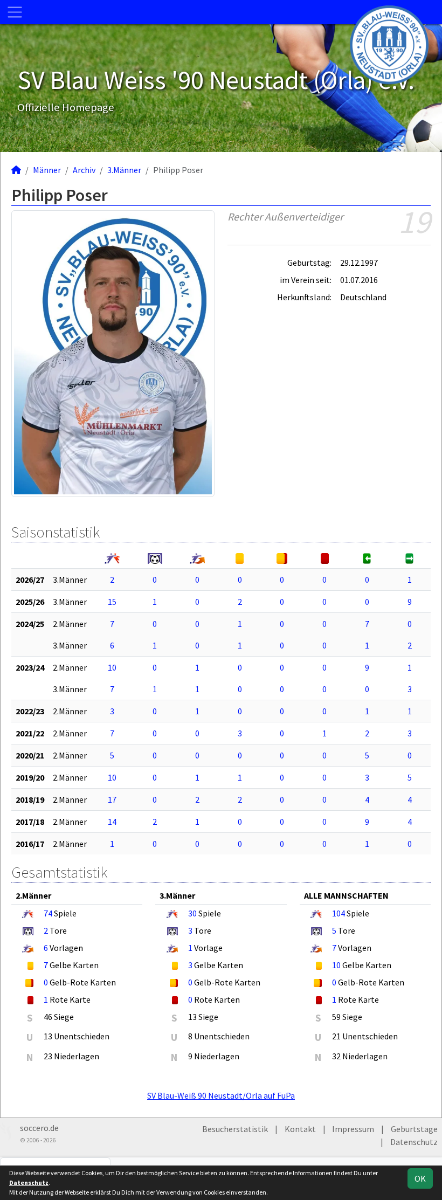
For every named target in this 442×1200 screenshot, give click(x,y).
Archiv (84, 169)
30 (192, 913)
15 (112, 601)
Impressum (353, 1128)
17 (112, 799)
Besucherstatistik (235, 1128)
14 (112, 821)
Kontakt (300, 1128)
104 (338, 913)
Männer (47, 169)
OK (420, 1178)
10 (112, 667)
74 (48, 913)
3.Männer (124, 169)
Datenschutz (414, 1141)
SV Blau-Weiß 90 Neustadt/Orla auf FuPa (221, 1095)
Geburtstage (414, 1128)
